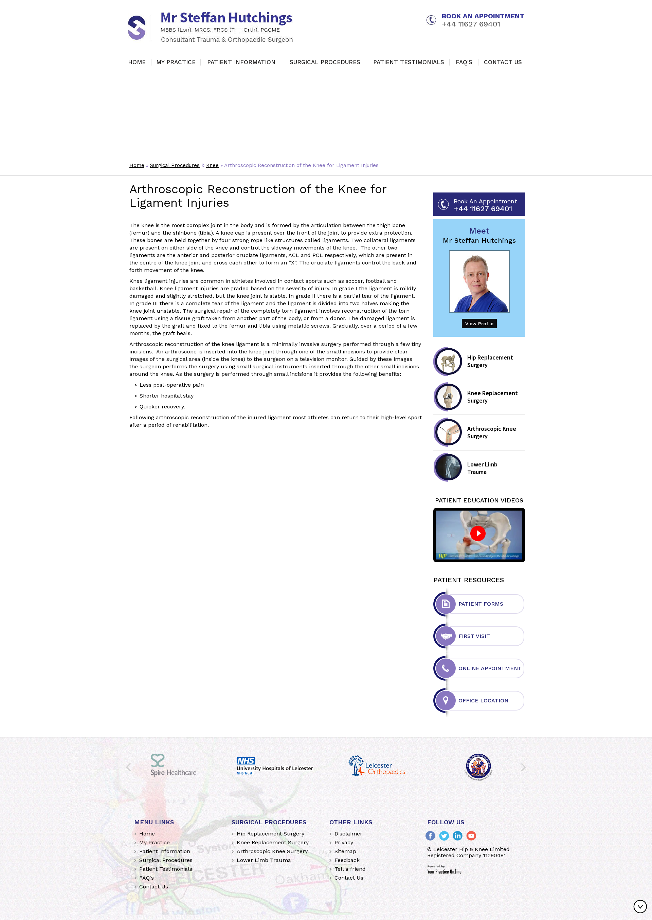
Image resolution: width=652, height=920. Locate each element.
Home (137, 62)
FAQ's (464, 62)
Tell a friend (350, 869)
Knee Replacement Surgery (492, 396)
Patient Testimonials (408, 62)
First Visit (474, 636)
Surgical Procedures (325, 62)
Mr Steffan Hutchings (479, 235)
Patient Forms (480, 604)
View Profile (479, 323)
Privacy (343, 842)
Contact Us (503, 62)
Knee (212, 165)
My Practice (176, 62)
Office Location (483, 700)
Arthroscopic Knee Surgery (491, 432)
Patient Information (241, 62)
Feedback (347, 860)
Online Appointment (490, 668)
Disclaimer (348, 833)
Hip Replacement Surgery (490, 361)
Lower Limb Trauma (482, 468)
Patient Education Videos (479, 500)
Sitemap (345, 851)
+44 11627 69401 (471, 24)
